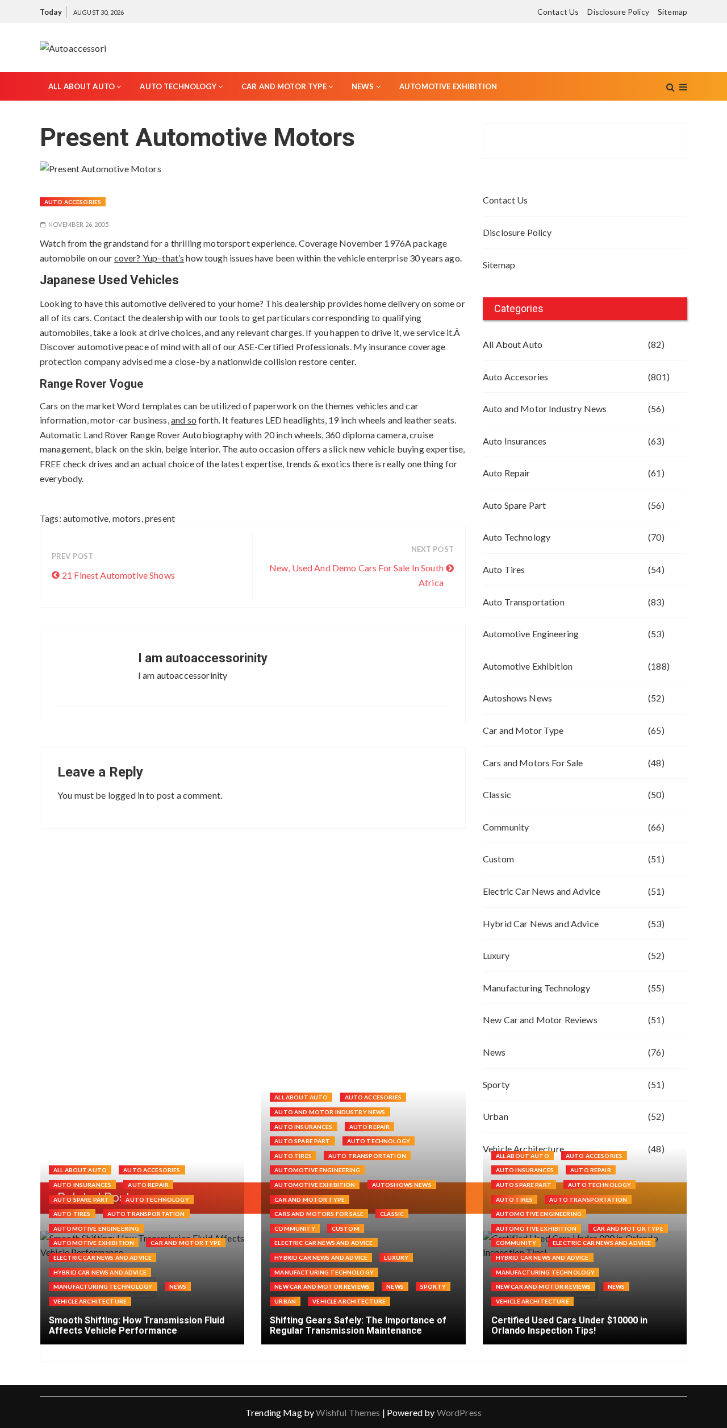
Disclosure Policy (618, 11)
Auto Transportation (524, 601)
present (160, 518)
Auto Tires (504, 569)
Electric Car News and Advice (541, 891)
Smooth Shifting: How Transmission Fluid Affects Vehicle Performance (136, 1325)
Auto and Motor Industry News (545, 408)
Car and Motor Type (284, 86)
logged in (126, 795)
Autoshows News (517, 697)
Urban (495, 1116)
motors (126, 518)
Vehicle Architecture (90, 1301)
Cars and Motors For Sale (533, 762)
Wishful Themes (348, 1412)
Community (506, 826)
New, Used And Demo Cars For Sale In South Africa (356, 575)
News (363, 86)
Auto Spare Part (514, 505)
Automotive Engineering (531, 633)
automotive (86, 518)
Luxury (496, 955)
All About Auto (81, 86)
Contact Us (558, 11)
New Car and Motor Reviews (540, 1019)
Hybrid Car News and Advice (541, 923)
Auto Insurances (514, 440)
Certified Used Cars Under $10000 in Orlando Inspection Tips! (569, 1325)
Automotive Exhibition (448, 86)
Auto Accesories (72, 201)
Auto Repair (506, 472)
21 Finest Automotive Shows (118, 575)
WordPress (459, 1412)
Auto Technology (178, 86)
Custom (498, 858)
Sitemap (672, 11)
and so (184, 419)
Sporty (496, 1084)
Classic (497, 794)
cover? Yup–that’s (149, 257)
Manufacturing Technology (537, 987)
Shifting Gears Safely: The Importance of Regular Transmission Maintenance (358, 1325)
